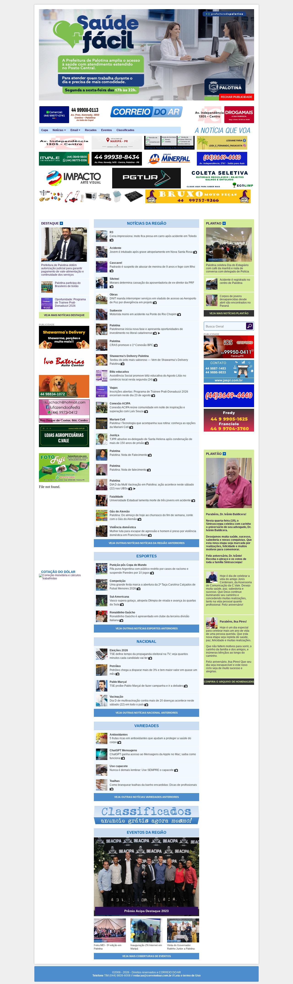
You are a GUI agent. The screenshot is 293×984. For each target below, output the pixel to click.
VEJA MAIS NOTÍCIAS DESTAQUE (64, 315)
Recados (91, 130)
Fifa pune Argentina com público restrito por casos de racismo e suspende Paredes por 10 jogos (149, 568)
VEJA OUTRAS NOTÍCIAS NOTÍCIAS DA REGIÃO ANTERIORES (146, 543)
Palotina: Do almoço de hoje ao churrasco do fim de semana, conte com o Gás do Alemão (151, 515)
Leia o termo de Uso (187, 975)
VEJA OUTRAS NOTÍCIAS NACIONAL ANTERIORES (147, 712)
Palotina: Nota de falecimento (128, 467)
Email (75, 130)
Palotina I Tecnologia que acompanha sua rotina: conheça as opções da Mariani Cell (152, 423)
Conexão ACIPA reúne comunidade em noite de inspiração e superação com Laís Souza (147, 407)
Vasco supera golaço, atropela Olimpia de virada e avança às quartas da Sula (153, 600)
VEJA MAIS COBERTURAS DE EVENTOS (146, 956)
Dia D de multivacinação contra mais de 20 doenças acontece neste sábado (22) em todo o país (152, 700)
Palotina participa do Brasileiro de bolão (68, 284)
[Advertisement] (229, 440)
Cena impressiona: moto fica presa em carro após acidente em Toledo (153, 234)
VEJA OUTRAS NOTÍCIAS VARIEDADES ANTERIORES (146, 797)
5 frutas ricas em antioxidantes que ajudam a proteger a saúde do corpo (150, 738)
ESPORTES (146, 556)
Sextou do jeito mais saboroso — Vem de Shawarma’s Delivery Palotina (149, 359)
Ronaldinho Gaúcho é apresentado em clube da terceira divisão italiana (149, 616)
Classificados (125, 130)
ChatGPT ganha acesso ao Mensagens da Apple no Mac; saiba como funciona (153, 754)
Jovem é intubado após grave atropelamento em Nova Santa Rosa (151, 249)
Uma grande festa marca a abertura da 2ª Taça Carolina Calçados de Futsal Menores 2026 (152, 584)
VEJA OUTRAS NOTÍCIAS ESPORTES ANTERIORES (147, 628)
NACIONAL (146, 642)
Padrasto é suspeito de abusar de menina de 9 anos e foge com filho (152, 264)
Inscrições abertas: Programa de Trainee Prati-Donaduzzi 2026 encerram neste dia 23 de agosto (149, 391)
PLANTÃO (215, 454)
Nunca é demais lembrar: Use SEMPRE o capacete (142, 768)
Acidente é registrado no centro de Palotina (235, 281)
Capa (44, 130)
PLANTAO (215, 223)
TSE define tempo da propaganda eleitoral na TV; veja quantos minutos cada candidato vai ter (149, 654)
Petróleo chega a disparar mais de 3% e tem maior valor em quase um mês (153, 670)
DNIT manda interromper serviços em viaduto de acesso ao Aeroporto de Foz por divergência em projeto (153, 298)
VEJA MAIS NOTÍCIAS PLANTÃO (229, 313)
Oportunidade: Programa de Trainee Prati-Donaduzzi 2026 (70, 302)
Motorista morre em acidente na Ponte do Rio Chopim (143, 312)
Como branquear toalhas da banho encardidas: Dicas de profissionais (153, 782)
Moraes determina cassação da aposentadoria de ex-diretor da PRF (152, 280)
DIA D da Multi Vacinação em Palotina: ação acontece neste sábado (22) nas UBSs (152, 484)
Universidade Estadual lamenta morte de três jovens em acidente (150, 498)
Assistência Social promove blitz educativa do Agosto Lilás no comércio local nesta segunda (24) (148, 375)
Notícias (58, 130)
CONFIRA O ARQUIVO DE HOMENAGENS (229, 681)
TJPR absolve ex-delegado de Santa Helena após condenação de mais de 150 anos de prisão (151, 439)
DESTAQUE (51, 223)
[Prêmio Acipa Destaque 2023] (146, 915)
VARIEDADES (146, 726)
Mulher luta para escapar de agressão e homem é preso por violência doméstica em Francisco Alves (153, 531)
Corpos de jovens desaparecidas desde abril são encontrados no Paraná (235, 301)
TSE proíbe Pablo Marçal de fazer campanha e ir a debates (147, 683)
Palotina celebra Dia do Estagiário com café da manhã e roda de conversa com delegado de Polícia (227, 268)
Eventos (106, 130)
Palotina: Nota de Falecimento (129, 452)
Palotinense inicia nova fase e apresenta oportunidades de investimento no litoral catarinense (146, 329)
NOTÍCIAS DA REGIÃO (146, 223)
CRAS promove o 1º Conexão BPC (132, 343)
